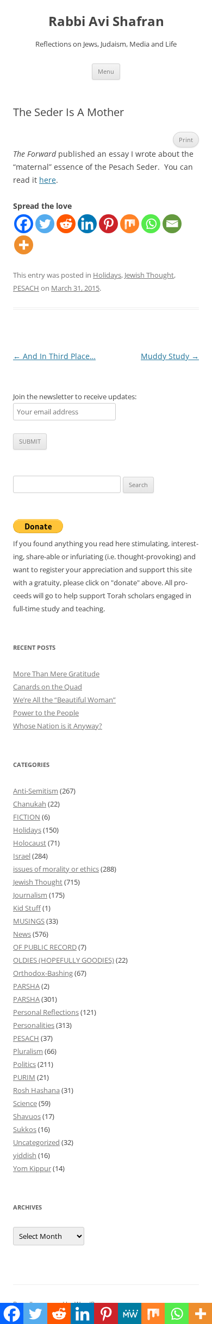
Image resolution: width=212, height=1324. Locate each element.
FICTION (26, 817)
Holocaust (29, 843)
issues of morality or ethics (56, 869)
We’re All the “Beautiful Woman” (64, 700)
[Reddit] (66, 223)
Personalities (33, 1025)
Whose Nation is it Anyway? (57, 726)
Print (186, 140)
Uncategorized (36, 1142)
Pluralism (28, 1051)
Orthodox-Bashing (43, 973)
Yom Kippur (32, 1168)
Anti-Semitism (35, 791)
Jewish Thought (149, 275)
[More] (23, 244)
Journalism (30, 895)
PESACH (26, 288)
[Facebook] (23, 223)
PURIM (24, 1077)
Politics (24, 1064)
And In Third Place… (54, 356)
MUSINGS (29, 921)
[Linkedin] (87, 223)
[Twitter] (44, 223)
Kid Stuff (27, 908)
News (22, 934)
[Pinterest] (108, 223)
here (47, 180)
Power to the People (46, 713)
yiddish (24, 1155)
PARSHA (26, 986)
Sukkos (24, 1129)
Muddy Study (170, 356)
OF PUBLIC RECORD (45, 947)
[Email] (172, 223)
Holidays (107, 275)
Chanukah (29, 804)
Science (25, 1103)
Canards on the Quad (47, 687)
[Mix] (129, 223)
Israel (21, 856)
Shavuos (27, 1116)
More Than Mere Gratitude (56, 674)
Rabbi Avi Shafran (106, 21)
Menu (106, 71)
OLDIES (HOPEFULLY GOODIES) (63, 960)
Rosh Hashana (36, 1090)
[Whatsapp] (150, 223)
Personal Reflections (46, 1012)
